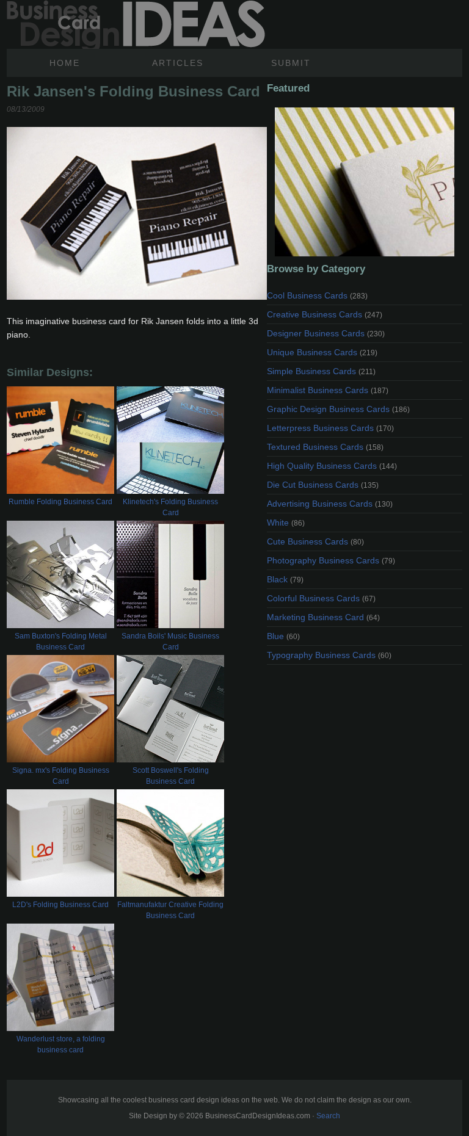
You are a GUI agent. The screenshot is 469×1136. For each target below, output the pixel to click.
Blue (283, 636)
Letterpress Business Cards (330, 428)
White (286, 522)
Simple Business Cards (321, 371)
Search (328, 1116)
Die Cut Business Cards (323, 485)
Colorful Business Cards (321, 598)
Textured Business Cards (325, 447)
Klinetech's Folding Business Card (170, 507)
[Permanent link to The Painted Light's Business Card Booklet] (364, 182)
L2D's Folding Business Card (60, 904)
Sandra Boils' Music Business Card (170, 641)
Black (285, 579)
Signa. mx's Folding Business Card (60, 776)
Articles (177, 63)
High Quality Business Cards (332, 466)
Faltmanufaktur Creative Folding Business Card (170, 910)
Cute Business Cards (315, 541)
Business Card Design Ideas (136, 24)
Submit (291, 63)
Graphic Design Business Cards (338, 409)
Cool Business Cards (317, 295)
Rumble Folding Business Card (60, 501)
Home (64, 63)
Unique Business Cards (322, 352)
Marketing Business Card (323, 617)
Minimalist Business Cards (327, 390)
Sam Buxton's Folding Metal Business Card (61, 641)
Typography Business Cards (329, 655)
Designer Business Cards (326, 333)
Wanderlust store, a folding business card (60, 1044)
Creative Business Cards (324, 314)
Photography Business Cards (331, 560)
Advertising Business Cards (330, 503)
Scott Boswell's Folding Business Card (171, 776)
